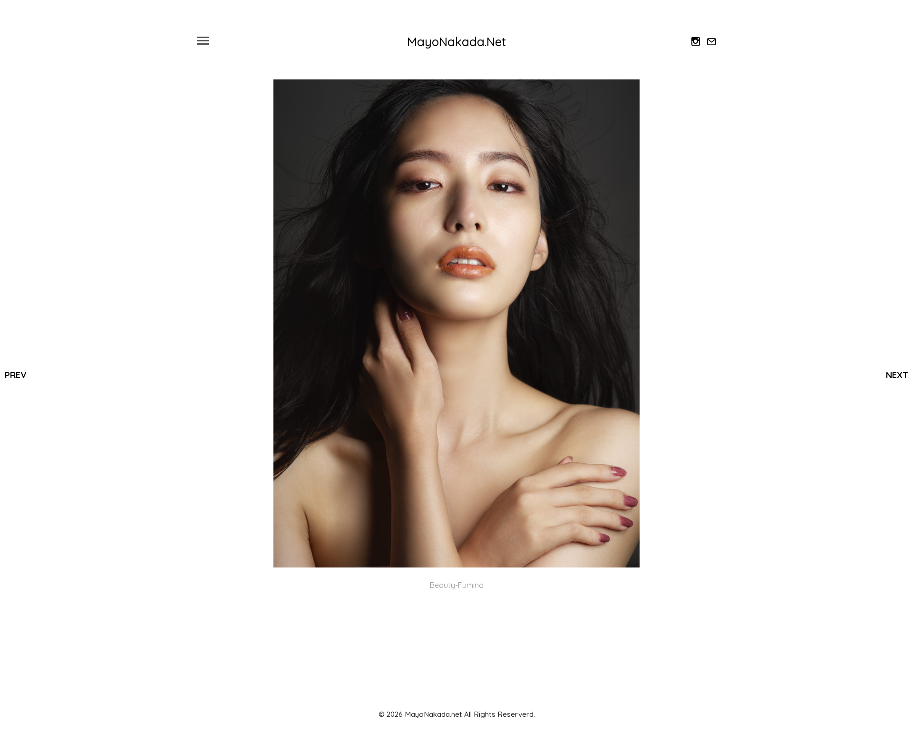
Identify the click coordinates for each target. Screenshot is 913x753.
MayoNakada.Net (456, 41)
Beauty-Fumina (457, 585)
